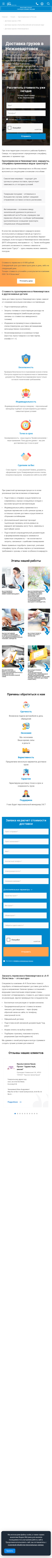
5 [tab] (24, 1113)
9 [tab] (34, 1113)
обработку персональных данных (26, 119)
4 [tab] (22, 1113)
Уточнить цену (26, 281)
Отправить (26, 952)
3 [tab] (20, 1113)
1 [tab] (15, 1113)
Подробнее (13, 1102)
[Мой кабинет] (42, 4)
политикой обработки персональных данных (26, 1545)
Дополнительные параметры (16, 889)
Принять (9, 1551)
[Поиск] (48, 4)
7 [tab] (29, 1113)
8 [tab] (32, 1113)
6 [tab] (27, 1113)
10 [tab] (36, 1113)
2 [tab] (17, 1113)
